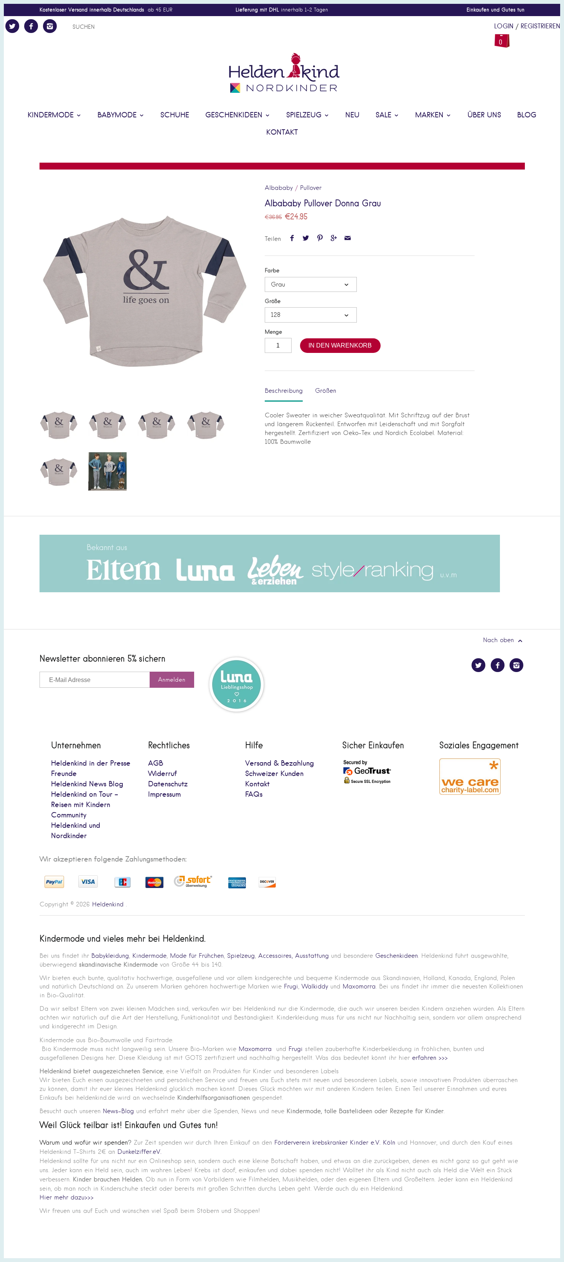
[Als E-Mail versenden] (347, 239)
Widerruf (162, 774)
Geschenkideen (235, 115)
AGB (155, 764)
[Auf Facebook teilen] (291, 239)
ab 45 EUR (106, 10)
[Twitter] (12, 26)
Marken (430, 115)
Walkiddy (315, 986)
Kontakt (282, 133)
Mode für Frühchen (197, 955)
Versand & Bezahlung (279, 764)
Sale (385, 115)
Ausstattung (312, 955)
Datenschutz (168, 784)
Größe (272, 301)
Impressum (164, 795)
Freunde (64, 774)
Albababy (279, 187)
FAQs (253, 795)
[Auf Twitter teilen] (306, 239)
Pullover (311, 187)
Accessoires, (275, 955)
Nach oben (499, 640)
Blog (526, 115)
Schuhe (174, 115)
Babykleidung (110, 955)
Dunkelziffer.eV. (139, 1151)
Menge (273, 332)
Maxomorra (359, 986)
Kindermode (52, 115)
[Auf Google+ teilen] (333, 239)
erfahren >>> (430, 1057)
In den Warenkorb (340, 345)
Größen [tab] (325, 390)
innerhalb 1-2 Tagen (282, 10)
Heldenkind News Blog (87, 784)
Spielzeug (305, 115)
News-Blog (118, 1111)
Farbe (272, 270)
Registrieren (540, 26)
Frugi (291, 986)
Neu (352, 115)
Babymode (118, 115)
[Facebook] (31, 26)
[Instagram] (50, 26)
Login (503, 26)
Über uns (484, 115)
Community (68, 815)
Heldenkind (108, 904)
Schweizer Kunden (274, 774)
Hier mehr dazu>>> (67, 1197)
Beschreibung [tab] (284, 390)
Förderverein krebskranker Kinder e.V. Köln (335, 1142)
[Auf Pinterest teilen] (319, 239)
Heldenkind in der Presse (90, 764)
